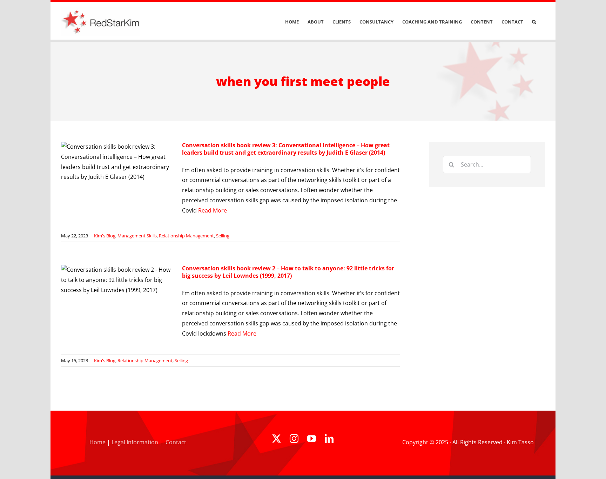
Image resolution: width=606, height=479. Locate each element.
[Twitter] (276, 438)
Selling (222, 235)
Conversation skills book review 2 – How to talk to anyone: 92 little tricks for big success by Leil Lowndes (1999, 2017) (288, 271)
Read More (212, 210)
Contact (176, 442)
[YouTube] (311, 438)
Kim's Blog (104, 235)
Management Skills (137, 235)
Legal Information (135, 442)
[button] (534, 22)
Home (97, 442)
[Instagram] (294, 438)
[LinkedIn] (329, 438)
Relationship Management (186, 235)
